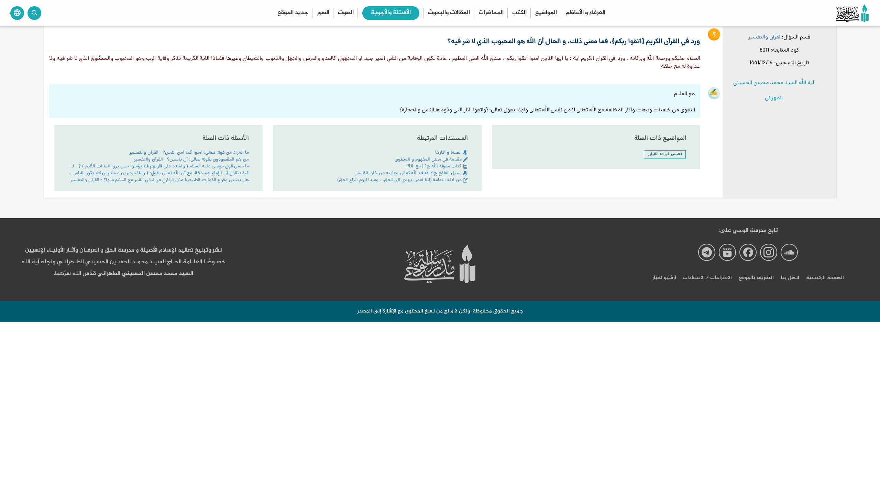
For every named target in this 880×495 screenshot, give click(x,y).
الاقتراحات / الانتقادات (707, 278)
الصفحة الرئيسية (825, 278)
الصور (323, 13)
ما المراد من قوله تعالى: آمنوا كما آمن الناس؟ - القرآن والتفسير (189, 153)
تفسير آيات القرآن (665, 154)
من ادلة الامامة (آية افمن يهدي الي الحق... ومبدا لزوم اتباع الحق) (400, 180)
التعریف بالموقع (756, 278)
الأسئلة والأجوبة (391, 13)
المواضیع (546, 13)
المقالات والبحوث (449, 13)
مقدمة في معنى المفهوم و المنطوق (429, 159)
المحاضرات (491, 13)
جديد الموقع (292, 13)
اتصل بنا (790, 278)
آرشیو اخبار (664, 278)
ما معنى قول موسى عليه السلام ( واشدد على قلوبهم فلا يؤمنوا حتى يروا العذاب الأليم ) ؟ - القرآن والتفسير (158, 166)
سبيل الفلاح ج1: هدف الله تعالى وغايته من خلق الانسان (408, 173)
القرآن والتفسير (765, 37)
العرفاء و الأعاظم (585, 13)
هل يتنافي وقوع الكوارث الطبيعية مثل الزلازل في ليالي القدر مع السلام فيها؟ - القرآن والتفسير (159, 180)
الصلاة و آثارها (449, 153)
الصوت (346, 13)
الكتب (519, 13)
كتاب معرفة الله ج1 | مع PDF (434, 166)
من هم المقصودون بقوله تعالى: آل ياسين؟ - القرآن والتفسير (191, 159)
